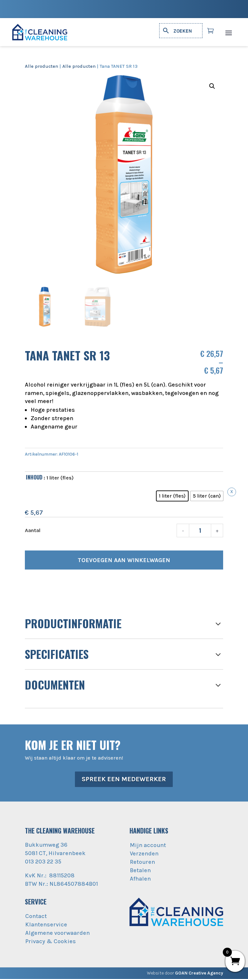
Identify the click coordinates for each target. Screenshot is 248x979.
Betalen (140, 870)
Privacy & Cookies (50, 941)
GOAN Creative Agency (199, 973)
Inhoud (34, 477)
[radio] (172, 496)
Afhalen (140, 878)
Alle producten (41, 66)
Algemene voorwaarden (57, 932)
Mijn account (148, 845)
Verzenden (144, 853)
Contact (36, 916)
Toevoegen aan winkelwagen (124, 560)
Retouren (142, 861)
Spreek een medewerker (124, 779)
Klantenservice (46, 924)
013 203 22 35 (43, 861)
